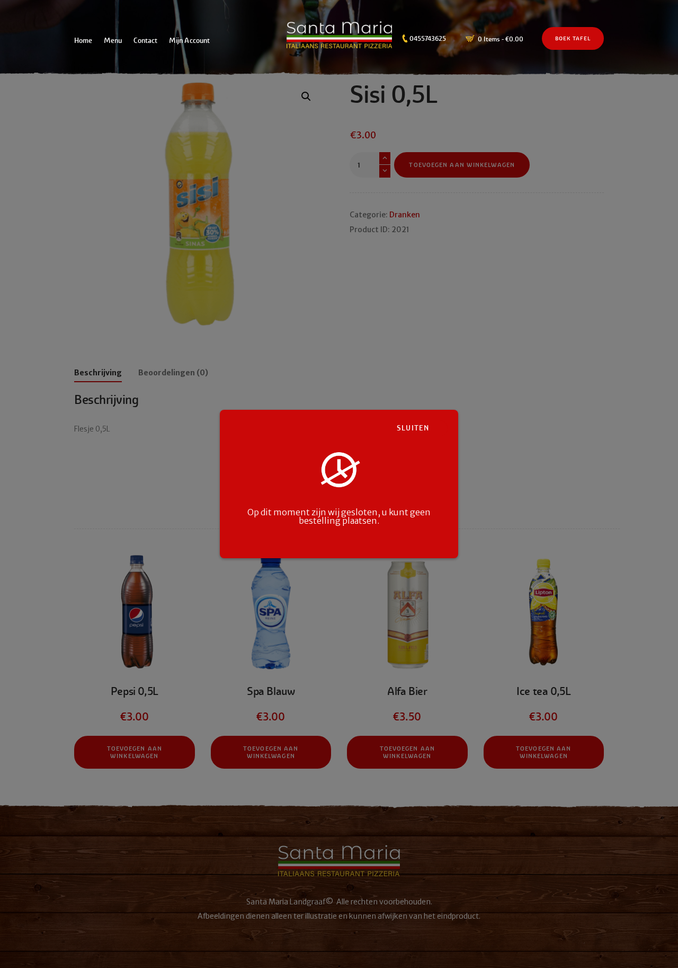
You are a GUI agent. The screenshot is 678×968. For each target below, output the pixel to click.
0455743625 (427, 38)
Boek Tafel (573, 39)
